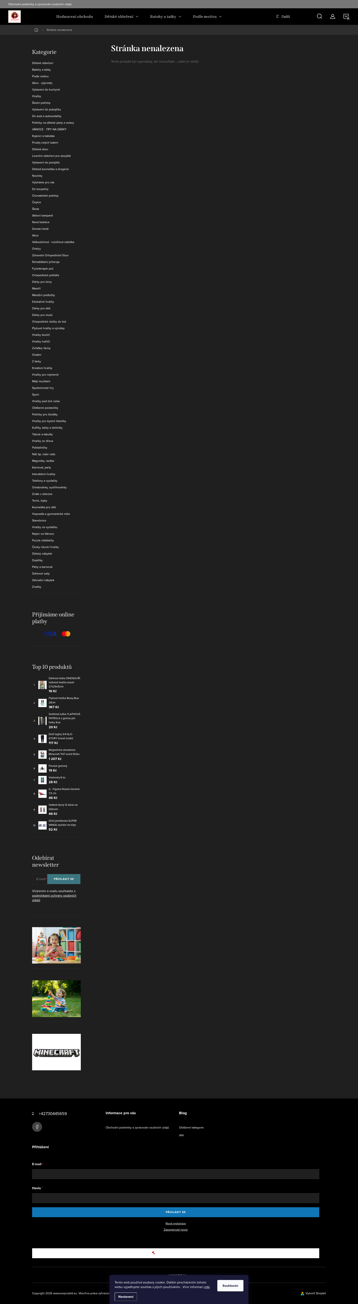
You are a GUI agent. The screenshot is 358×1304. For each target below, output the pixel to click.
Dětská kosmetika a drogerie (50, 169)
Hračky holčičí (41, 341)
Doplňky (37, 560)
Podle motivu (40, 76)
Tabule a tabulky (42, 434)
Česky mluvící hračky (45, 547)
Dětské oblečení (42, 63)
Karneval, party (41, 467)
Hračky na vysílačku (44, 527)
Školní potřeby (41, 103)
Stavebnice (39, 520)
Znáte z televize (42, 494)
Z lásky (36, 361)
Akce (35, 235)
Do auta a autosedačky (46, 116)
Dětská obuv (40, 149)
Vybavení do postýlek (46, 162)
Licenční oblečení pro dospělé (51, 156)
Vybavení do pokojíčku (46, 109)
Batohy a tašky (41, 70)
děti (181, 1135)
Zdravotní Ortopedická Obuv (50, 255)
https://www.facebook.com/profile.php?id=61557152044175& (37, 1127)
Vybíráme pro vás (43, 182)
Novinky (37, 176)
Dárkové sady (41, 573)
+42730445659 (53, 1113)
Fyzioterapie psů (42, 268)
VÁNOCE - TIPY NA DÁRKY (49, 129)
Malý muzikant (41, 381)
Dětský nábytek (42, 554)
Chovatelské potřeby (45, 196)
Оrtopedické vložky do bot (49, 321)
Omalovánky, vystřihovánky (49, 487)
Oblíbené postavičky (45, 408)
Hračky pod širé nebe (46, 401)
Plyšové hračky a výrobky (48, 328)
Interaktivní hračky (43, 474)
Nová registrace (176, 1223)
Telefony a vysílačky (44, 481)
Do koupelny (40, 189)
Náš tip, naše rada (43, 454)
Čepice (36, 202)
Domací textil (40, 229)
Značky (36, 587)
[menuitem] (75, 16)
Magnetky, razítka (43, 461)
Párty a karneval (42, 567)
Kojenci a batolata (43, 136)
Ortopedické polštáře (45, 275)
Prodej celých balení (45, 142)
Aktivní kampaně (42, 215)
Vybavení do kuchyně (46, 89)
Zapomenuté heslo (176, 1230)
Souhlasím (230, 1285)
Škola (35, 209)
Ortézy (36, 249)
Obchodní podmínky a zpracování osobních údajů (40, 4)
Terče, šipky (39, 500)
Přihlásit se (64, 879)
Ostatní (36, 355)
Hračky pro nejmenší (45, 375)
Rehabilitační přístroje (46, 262)
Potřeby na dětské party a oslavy (53, 123)
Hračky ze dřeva (42, 441)
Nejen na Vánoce (43, 534)
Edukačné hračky (43, 302)
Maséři (36, 288)
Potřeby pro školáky (45, 414)
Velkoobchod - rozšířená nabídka (53, 242)
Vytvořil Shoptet (316, 1293)
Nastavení (125, 1296)
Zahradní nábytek (43, 580)
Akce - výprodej (42, 83)
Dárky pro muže (42, 315)
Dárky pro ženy (42, 282)
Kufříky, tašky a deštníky (47, 428)
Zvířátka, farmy (41, 348)
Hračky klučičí (41, 335)
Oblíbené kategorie (191, 1127)
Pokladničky (39, 447)
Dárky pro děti (41, 308)
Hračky (36, 96)
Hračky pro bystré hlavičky (49, 421)
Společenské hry (43, 388)
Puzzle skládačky (43, 540)
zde (207, 1287)
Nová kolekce (41, 222)
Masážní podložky (43, 295)
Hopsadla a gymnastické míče (51, 514)
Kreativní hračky (42, 368)
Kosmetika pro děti (44, 507)
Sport (35, 394)
